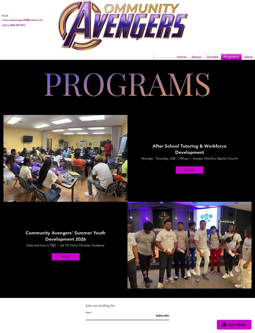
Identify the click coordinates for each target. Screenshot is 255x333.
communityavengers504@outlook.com (22, 20)
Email (88, 312)
